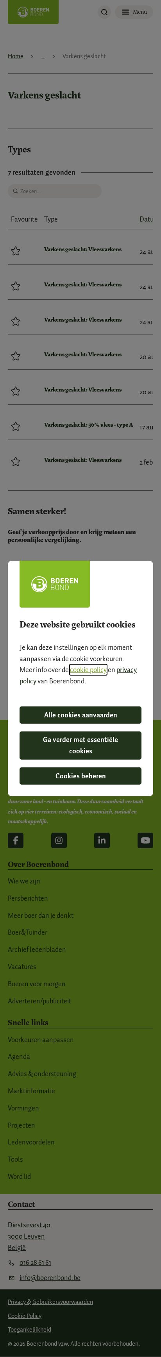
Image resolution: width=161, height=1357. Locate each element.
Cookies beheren (80, 776)
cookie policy (88, 670)
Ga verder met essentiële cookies (80, 745)
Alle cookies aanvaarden (80, 715)
